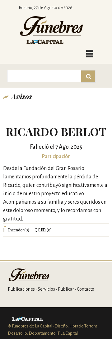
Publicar (66, 289)
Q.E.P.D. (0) (43, 230)
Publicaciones (21, 289)
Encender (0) (18, 230)
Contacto (85, 289)
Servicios (46, 289)
